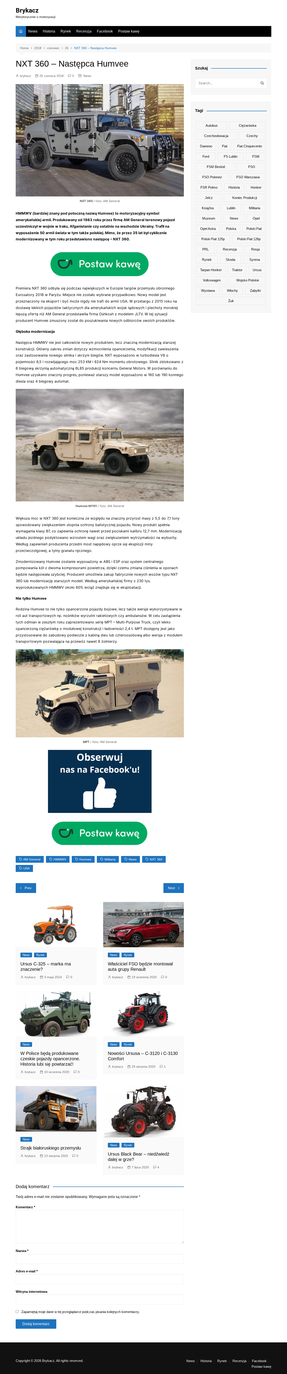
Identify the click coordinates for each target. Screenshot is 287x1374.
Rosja (255, 249)
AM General (31, 859)
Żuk (231, 301)
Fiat (224, 146)
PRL (205, 249)
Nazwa (22, 1251)
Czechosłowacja (216, 136)
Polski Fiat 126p (249, 239)
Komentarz (25, 1207)
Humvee (85, 859)
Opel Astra (208, 229)
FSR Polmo (208, 187)
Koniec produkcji (244, 198)
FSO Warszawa (248, 177)
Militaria (109, 859)
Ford (205, 156)
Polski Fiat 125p (213, 239)
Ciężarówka (247, 125)
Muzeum (208, 218)
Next (171, 888)
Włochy (232, 290)
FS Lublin (230, 156)
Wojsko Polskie (247, 280)
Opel (256, 218)
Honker (256, 187)
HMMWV (60, 859)
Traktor (237, 270)
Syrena (254, 259)
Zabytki (255, 290)
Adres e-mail (27, 1271)
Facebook (105, 31)
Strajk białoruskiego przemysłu (50, 1147)
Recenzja (83, 31)
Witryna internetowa (31, 1291)
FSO (251, 167)
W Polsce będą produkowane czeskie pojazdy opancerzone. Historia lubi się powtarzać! (50, 1059)
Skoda (230, 259)
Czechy (252, 136)
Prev (28, 888)
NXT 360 (156, 859)
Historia (49, 31)
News (32, 31)
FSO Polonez (212, 177)
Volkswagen (212, 280)
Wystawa (208, 290)
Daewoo (206, 146)
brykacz (25, 76)
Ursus (257, 270)
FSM (255, 156)
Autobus (212, 125)
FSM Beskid (216, 167)
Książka (208, 208)
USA (26, 868)
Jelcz (209, 198)
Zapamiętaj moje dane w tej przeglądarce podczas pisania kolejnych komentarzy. (80, 1312)
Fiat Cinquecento (249, 146)
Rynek (66, 31)
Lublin (231, 208)
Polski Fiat (254, 229)
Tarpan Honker (211, 270)
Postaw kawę (128, 31)
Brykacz (27, 10)
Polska (231, 229)
